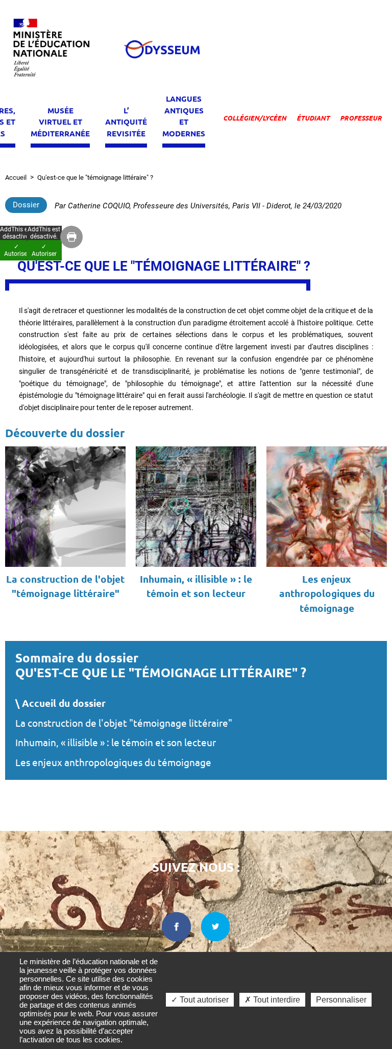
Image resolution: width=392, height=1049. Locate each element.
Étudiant (313, 118)
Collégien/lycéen (254, 118)
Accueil (16, 177)
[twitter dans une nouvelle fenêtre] (216, 926)
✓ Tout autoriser (200, 999)
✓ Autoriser (44, 250)
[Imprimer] (71, 237)
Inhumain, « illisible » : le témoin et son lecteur (115, 742)
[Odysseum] (161, 49)
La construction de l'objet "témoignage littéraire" (123, 723)
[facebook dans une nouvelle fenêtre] (176, 926)
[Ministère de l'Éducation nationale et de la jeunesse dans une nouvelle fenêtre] (56, 49)
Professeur (361, 118)
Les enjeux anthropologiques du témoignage (113, 762)
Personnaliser (341, 999)
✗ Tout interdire (272, 999)
